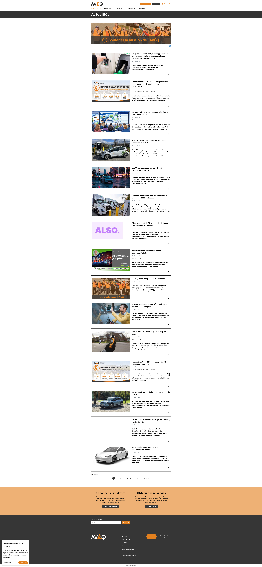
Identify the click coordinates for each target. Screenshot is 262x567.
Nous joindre (151, 536)
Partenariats (126, 546)
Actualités (125, 536)
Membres (119, 8)
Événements (126, 539)
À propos (142, 8)
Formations (125, 542)
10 (144, 478)
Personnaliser (7, 562)
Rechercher (126, 522)
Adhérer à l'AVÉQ (151, 506)
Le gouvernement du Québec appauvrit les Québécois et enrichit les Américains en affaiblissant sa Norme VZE (150, 56)
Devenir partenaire (128, 549)
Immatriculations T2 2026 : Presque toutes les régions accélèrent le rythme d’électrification (150, 84)
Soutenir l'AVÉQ (130, 8)
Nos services (108, 8)
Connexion (156, 3)
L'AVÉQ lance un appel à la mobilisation (148, 279)
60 (148, 478)
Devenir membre (146, 3)
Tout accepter (23, 562)
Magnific (133, 555)
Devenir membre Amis (110, 506)
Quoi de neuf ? (96, 8)
